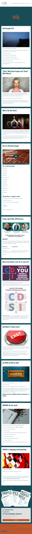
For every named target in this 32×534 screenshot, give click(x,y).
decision (3, 148)
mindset (6, 112)
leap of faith (11, 30)
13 (26, 487)
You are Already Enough (10, 146)
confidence (9, 365)
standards (11, 112)
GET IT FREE (16, 520)
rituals (9, 112)
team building (13, 264)
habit (17, 407)
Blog (27, 3)
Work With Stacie (22, 3)
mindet (13, 221)
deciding (3, 30)
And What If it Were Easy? (11, 327)
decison (13, 407)
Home (11, 3)
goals (15, 407)
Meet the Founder (16, 3)
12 (24, 487)
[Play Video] (3, 164)
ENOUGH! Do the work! (10, 405)
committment (4, 407)
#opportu (7, 254)
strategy (16, 221)
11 (22, 487)
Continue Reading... (5, 65)
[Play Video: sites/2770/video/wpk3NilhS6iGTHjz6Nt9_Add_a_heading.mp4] (16, 156)
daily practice (9, 407)
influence (9, 75)
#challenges (10, 246)
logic (14, 30)
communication (4, 75)
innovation (10, 221)
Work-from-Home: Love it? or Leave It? (15, 262)
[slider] (15, 164)
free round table (5, 221)
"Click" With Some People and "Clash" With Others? (15, 72)
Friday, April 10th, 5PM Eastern (12, 219)
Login (29, 3)
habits (3, 112)
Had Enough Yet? (8, 28)
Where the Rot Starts (9, 110)
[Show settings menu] (27, 164)
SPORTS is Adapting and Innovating (14, 449)
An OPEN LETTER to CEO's (10, 363)
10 (20, 487)
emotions (7, 30)
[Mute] (25, 164)
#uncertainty (20, 246)
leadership (12, 75)
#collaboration (9, 250)
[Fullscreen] (29, 164)
